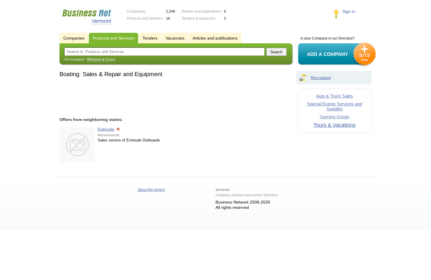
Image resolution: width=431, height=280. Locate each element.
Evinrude (106, 129)
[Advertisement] (173, 96)
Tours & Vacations (334, 125)
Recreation (321, 77)
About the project (151, 190)
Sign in (348, 11)
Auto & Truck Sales (334, 95)
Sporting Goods (334, 116)
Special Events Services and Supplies (334, 106)
